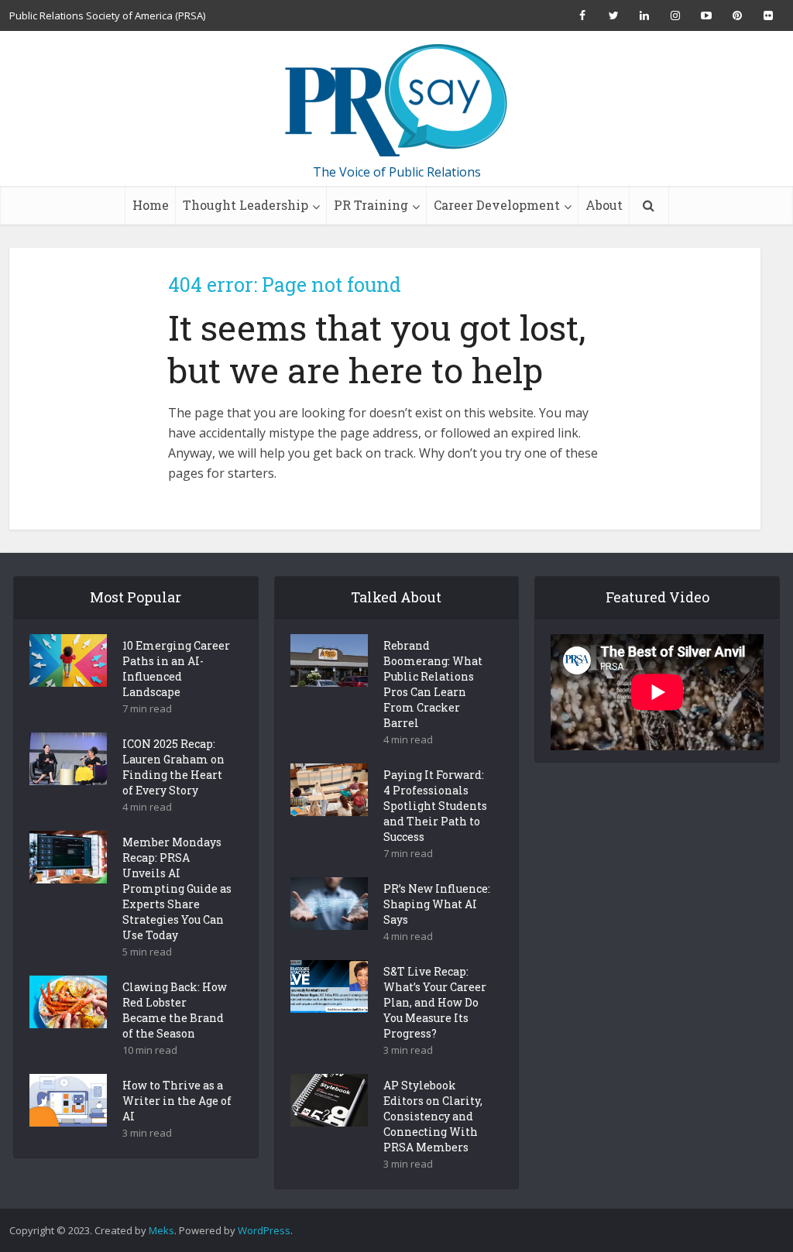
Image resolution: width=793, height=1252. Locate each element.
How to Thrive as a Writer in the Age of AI (177, 1100)
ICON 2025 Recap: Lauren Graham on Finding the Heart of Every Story (173, 767)
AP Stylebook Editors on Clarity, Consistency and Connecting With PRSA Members (432, 1116)
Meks (161, 1230)
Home (150, 205)
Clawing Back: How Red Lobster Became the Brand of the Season (174, 1010)
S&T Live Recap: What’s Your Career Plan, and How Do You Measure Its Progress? (434, 1002)
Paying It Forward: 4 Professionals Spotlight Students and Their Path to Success (435, 805)
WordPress (264, 1230)
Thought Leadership (245, 205)
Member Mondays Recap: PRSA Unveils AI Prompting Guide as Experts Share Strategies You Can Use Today (177, 888)
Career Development (497, 205)
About (604, 205)
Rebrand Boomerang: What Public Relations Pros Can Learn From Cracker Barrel (432, 684)
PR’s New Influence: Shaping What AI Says (436, 904)
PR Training (371, 205)
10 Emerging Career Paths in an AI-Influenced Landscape (176, 668)
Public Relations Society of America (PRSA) (107, 15)
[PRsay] (396, 101)
